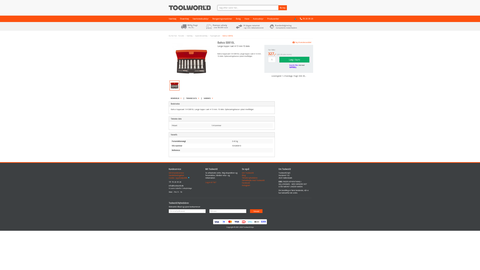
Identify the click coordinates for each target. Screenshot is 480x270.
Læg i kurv (294, 59)
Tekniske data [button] (191, 98)
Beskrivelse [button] (175, 98)
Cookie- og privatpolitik (178, 178)
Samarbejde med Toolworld (253, 180)
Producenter (273, 18)
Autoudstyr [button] (258, 18)
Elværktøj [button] (184, 18)
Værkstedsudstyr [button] (201, 18)
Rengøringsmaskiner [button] (222, 18)
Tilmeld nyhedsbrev (250, 178)
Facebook (246, 183)
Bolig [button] (238, 18)
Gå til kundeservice (176, 173)
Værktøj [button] (172, 18)
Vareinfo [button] (207, 98)
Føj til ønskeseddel (303, 42)
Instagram (246, 185)
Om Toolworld (248, 173)
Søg (283, 7)
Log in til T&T (210, 182)
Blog (244, 175)
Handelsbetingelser (176, 175)
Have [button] (246, 18)
